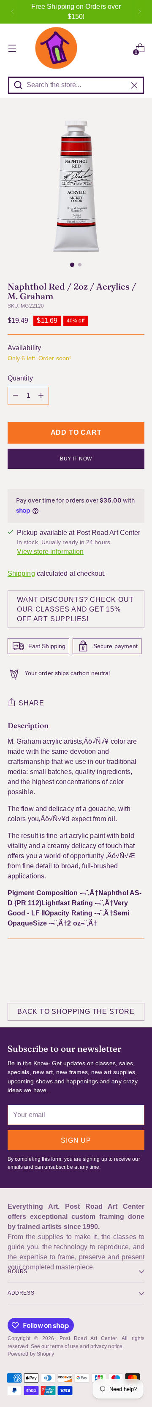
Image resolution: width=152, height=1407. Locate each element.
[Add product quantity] (41, 395)
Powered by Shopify (31, 1354)
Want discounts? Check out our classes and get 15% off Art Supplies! (75, 609)
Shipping (21, 573)
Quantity (20, 378)
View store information (50, 551)
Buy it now (76, 459)
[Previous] (12, 12)
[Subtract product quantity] (15, 395)
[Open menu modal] (12, 48)
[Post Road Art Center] (76, 48)
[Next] (139, 12)
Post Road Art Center (88, 1338)
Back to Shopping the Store (76, 1011)
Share (31, 703)
